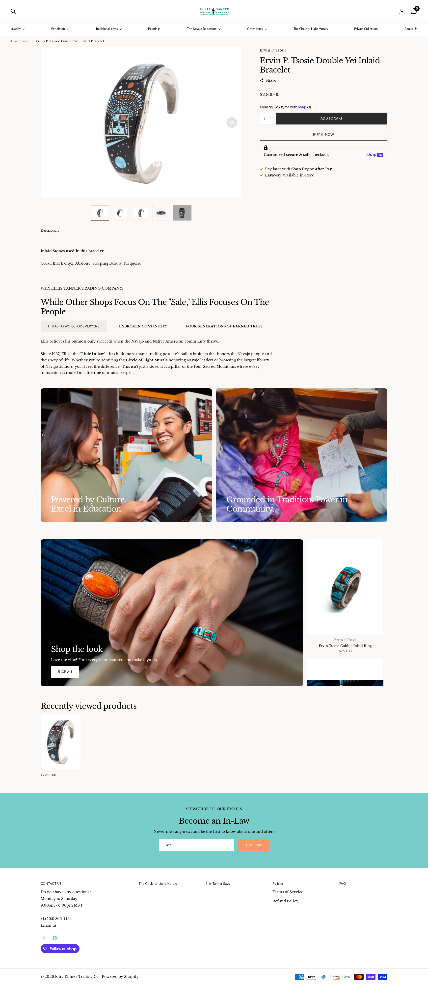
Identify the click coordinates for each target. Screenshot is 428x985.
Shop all (65, 672)
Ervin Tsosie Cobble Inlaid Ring (345, 646)
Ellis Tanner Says (218, 884)
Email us (48, 925)
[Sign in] (402, 11)
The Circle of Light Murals (311, 29)
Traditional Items (107, 29)
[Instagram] (43, 938)
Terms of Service (287, 892)
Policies (278, 884)
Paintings (154, 29)
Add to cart (331, 118)
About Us (410, 29)
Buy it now (323, 134)
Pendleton (58, 29)
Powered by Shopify (120, 976)
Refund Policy (285, 901)
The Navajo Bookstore (201, 29)
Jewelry (16, 29)
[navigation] (100, 212)
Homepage (20, 41)
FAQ (342, 884)
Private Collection (366, 29)
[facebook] (55, 938)
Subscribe (253, 845)
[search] (13, 11)
